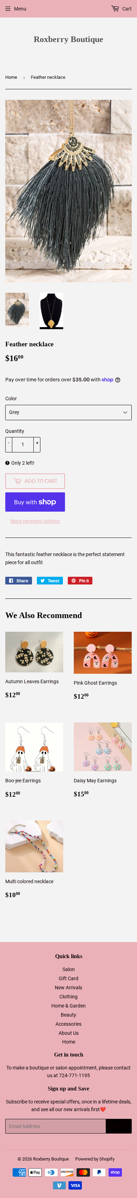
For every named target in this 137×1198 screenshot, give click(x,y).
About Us (69, 1033)
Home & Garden (68, 1006)
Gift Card (68, 978)
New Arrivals (68, 987)
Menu (20, 9)
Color (11, 398)
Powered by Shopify (95, 1159)
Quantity (14, 431)
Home (11, 77)
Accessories (68, 1024)
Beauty (68, 1015)
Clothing (68, 996)
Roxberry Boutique (68, 39)
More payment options (35, 521)
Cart (126, 9)
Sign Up (118, 1126)
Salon (69, 969)
